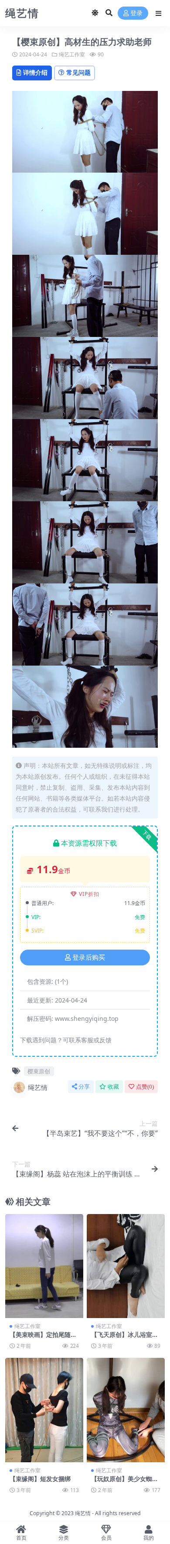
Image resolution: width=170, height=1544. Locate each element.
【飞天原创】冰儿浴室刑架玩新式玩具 (124, 1338)
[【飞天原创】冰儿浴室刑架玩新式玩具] (126, 1266)
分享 (84, 1086)
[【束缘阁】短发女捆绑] (44, 1410)
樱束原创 (38, 1071)
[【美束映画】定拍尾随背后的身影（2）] (44, 1266)
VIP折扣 (89, 894)
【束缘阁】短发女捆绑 (40, 1479)
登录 (136, 13)
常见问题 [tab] (78, 72)
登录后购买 (88, 957)
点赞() (145, 1086)
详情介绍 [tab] (35, 72)
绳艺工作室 (72, 54)
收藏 (113, 1086)
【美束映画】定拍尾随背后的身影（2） (43, 1338)
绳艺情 (38, 1087)
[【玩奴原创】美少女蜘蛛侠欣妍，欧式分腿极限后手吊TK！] (126, 1410)
